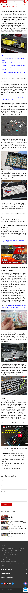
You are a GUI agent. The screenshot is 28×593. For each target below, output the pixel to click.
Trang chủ (3, 4)
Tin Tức (7, 4)
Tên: (2, 480)
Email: (2, 485)
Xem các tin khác (14, 539)
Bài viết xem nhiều (8, 511)
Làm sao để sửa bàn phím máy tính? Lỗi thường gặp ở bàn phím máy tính (13, 13)
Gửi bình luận (6, 504)
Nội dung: (3, 491)
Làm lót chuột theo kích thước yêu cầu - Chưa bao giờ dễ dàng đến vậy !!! (17, 528)
